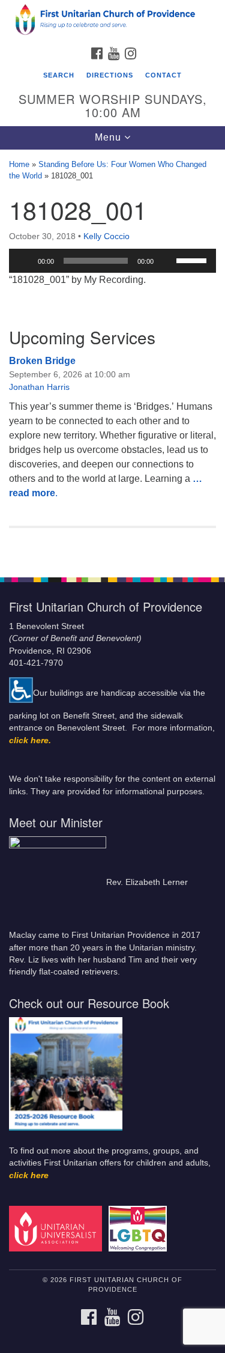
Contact (163, 75)
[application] (112, 261)
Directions (109, 75)
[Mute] (167, 261)
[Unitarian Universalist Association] (57, 1228)
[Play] (25, 261)
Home (19, 164)
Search (58, 75)
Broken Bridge (42, 361)
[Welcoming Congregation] (139, 1228)
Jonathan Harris (39, 387)
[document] (112, 357)
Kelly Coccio (106, 236)
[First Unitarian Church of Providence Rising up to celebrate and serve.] (112, 20)
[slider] (193, 259)
